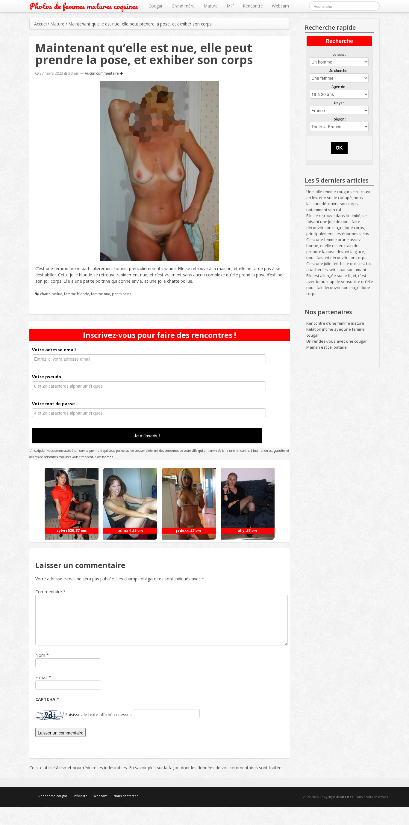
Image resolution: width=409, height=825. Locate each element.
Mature (211, 6)
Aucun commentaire (102, 73)
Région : (339, 119)
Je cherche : (339, 71)
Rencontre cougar (52, 796)
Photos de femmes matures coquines (83, 6)
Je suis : (339, 54)
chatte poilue (51, 293)
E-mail (41, 677)
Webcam (280, 6)
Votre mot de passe (53, 404)
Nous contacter (125, 796)
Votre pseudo (46, 377)
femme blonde (76, 293)
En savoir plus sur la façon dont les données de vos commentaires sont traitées (206, 767)
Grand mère (183, 6)
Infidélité (80, 796)
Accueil (41, 24)
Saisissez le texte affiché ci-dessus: (99, 714)
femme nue (100, 293)
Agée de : (339, 87)
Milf (230, 6)
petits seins (121, 293)
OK (339, 147)
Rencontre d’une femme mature (335, 323)
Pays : (339, 103)
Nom (40, 655)
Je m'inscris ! (147, 435)
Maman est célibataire (326, 347)
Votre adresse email (54, 350)
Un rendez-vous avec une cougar (336, 341)
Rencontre (253, 6)
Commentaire (50, 591)
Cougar (156, 6)
